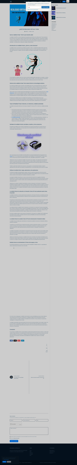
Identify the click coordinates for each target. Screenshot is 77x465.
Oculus (11, 156)
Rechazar (9, 461)
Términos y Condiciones (44, 462)
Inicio (25, 1)
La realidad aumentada (16, 117)
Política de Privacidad (16, 438)
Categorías (40, 1)
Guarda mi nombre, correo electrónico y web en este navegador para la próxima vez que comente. (23, 436)
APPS (64, 1)
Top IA (53, 29)
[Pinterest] (18, 340)
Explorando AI (52, 450)
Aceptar (4, 461)
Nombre (11, 420)
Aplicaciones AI (54, 23)
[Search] (60, 1)
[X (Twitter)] (15, 340)
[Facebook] (11, 340)
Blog (28, 1)
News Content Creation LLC (27, 462)
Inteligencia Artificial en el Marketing (60, 12)
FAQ (30, 455)
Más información (6, 459)
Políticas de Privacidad (52, 462)
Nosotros (46, 1)
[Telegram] (22, 340)
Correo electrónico (27, 420)
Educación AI (53, 25)
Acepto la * (15, 438)
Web (37, 420)
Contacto (51, 1)
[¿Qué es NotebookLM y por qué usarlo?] (53, 8)
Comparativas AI (54, 24)
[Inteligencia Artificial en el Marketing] (53, 13)
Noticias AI (53, 28)
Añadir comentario (13, 428)
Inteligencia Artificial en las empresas (61, 17)
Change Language (45, 7)
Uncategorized (54, 30)
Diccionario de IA (34, 1)
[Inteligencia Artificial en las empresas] (53, 17)
